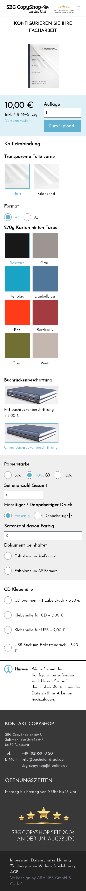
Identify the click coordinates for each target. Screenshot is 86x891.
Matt (17, 194)
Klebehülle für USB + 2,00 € (40, 630)
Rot (17, 330)
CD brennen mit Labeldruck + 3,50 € (47, 601)
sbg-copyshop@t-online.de (45, 766)
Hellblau (16, 297)
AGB (14, 872)
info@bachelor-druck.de (43, 760)
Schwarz (17, 263)
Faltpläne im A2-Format (36, 571)
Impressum (20, 860)
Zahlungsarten (24, 866)
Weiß (44, 363)
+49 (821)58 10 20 (37, 754)
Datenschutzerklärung (51, 860)
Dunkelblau (45, 297)
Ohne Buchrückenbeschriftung (31, 448)
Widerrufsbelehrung (56, 866)
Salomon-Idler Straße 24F (24, 740)
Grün (17, 363)
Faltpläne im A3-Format (36, 556)
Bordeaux (45, 330)
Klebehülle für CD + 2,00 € (39, 616)
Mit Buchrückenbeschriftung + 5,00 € (29, 413)
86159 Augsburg (17, 745)
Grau (44, 263)
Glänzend (46, 194)
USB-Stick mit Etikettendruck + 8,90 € (46, 648)
